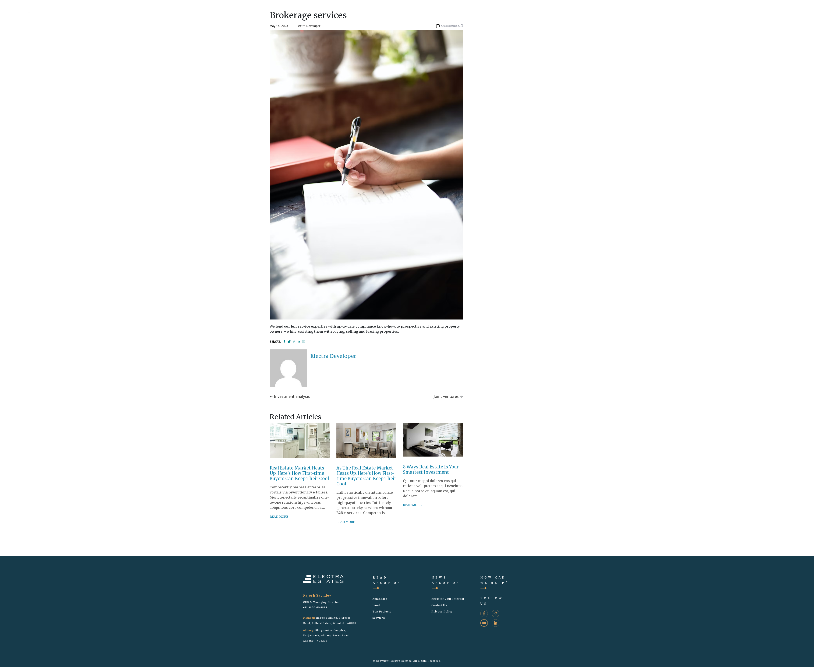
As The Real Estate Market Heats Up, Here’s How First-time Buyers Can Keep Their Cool (366, 475)
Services (378, 617)
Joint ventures (446, 396)
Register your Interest (447, 598)
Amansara (379, 598)
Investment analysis (292, 396)
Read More (279, 516)
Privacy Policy (442, 611)
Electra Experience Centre (778, 11)
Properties (717, 11)
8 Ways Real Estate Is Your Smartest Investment (431, 469)
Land (740, 11)
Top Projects (381, 611)
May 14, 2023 (279, 26)
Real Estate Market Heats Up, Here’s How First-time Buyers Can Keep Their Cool (299, 473)
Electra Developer (308, 26)
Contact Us (439, 605)
